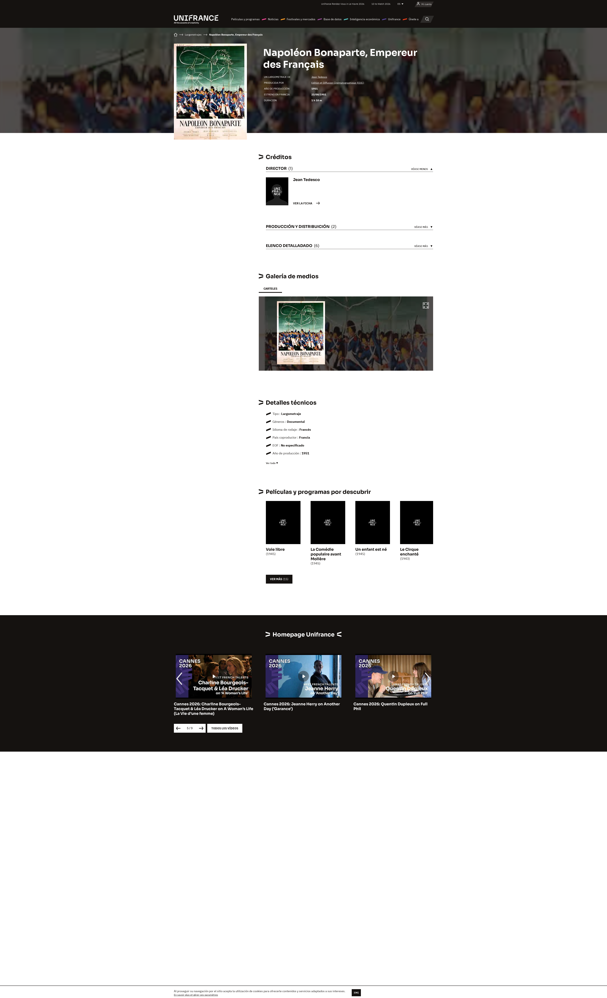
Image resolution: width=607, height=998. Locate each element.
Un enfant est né (371, 549)
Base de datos (333, 19)
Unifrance (394, 19)
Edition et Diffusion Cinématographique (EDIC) (337, 82)
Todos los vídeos (224, 728)
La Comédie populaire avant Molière (326, 554)
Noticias (273, 19)
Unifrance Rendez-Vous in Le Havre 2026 (342, 3)
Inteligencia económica (365, 19)
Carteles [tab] (270, 288)
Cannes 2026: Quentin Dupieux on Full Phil (301, 706)
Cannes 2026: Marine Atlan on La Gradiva (393, 704)
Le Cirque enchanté (409, 552)
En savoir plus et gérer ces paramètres (196, 994)
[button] (426, 306)
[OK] (356, 992)
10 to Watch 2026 (380, 3)
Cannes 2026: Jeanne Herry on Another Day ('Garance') (212, 706)
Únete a (414, 19)
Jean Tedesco (319, 76)
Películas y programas (245, 19)
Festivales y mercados (301, 19)
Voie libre (275, 549)
